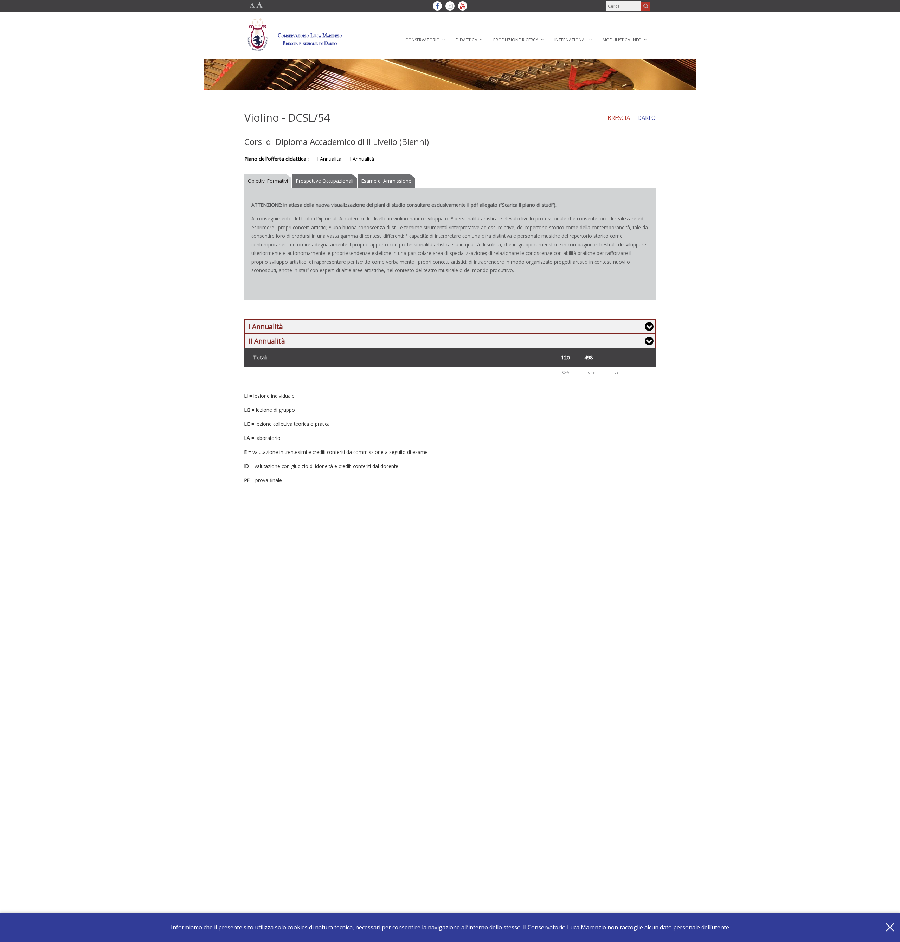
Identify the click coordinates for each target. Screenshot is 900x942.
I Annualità (329, 158)
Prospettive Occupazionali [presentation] (324, 181)
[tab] (268, 181)
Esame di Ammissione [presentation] (386, 181)
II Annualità (361, 158)
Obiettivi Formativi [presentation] (268, 181)
